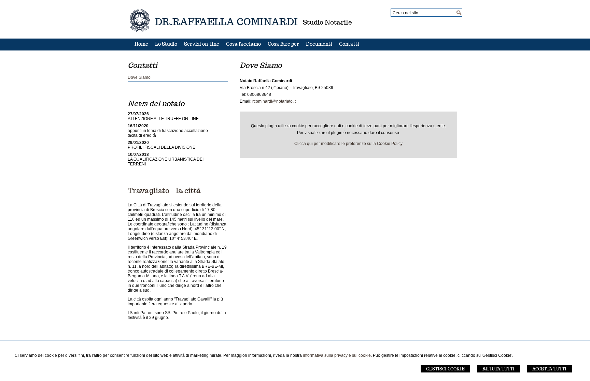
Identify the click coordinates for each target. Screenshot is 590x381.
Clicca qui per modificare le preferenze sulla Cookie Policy (348, 143)
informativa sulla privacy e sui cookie (337, 355)
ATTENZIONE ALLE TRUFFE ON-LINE (163, 118)
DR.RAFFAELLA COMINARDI (226, 21)
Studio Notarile (327, 22)
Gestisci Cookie (445, 368)
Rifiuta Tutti (498, 368)
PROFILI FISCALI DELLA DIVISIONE (161, 147)
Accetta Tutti (549, 368)
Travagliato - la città (164, 190)
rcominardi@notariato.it (274, 101)
